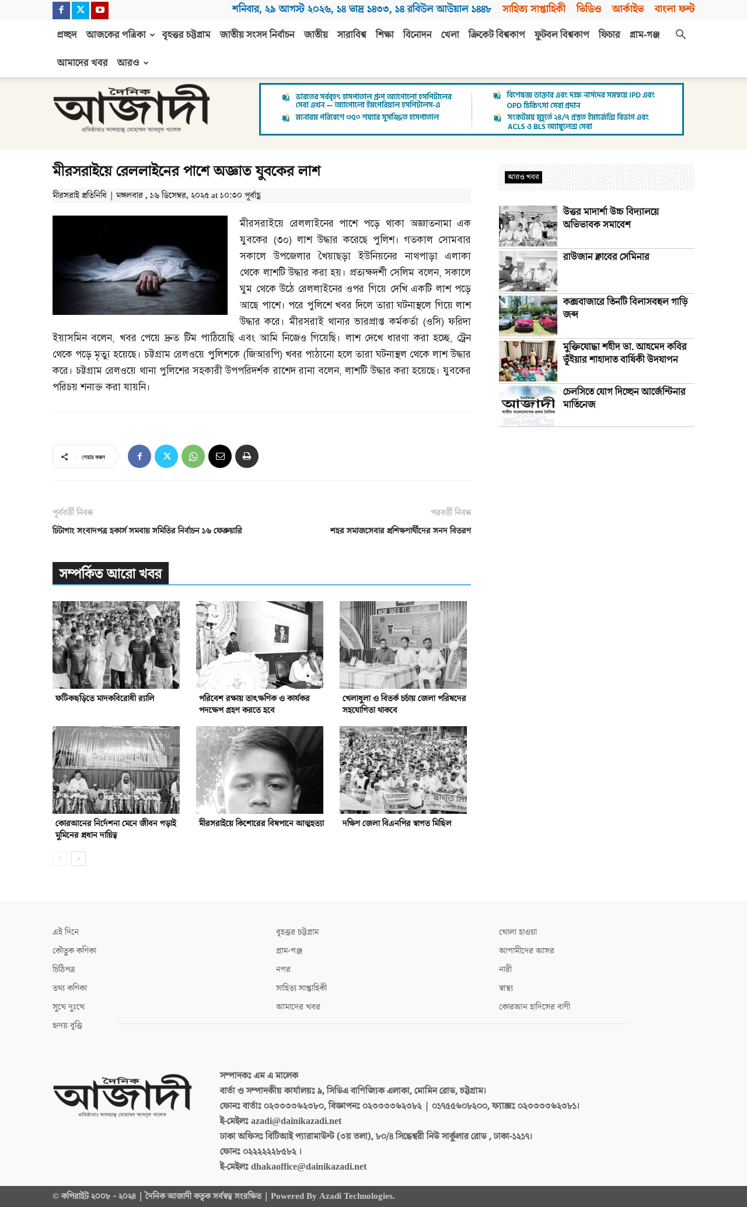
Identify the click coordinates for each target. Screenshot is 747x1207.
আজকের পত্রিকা (116, 35)
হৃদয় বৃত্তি (67, 1025)
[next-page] (78, 858)
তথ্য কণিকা (70, 988)
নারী (505, 969)
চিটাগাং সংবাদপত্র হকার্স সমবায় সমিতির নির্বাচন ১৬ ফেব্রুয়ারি (147, 531)
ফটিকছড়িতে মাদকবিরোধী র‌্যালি (105, 698)
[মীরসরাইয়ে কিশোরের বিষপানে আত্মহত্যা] (261, 770)
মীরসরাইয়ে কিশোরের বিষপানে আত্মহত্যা (261, 823)
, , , (361, 9)
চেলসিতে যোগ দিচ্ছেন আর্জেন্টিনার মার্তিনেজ (624, 398)
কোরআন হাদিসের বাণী (534, 1007)
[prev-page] (60, 858)
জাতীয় (316, 35)
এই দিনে (66, 932)
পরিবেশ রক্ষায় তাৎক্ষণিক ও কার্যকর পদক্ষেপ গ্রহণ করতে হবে (254, 704)
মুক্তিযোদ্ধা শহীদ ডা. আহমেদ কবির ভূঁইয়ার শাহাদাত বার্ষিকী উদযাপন (625, 353)
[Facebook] (61, 10)
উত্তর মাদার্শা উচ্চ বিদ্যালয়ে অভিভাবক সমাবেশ (611, 218)
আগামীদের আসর (526, 951)
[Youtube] (100, 10)
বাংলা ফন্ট (674, 9)
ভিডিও (589, 9)
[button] (680, 35)
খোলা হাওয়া (518, 932)
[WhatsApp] (193, 456)
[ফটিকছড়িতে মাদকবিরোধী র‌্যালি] (118, 645)
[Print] (247, 456)
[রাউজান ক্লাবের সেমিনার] (528, 271)
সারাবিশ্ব (351, 35)
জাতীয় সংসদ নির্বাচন (257, 35)
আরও (128, 63)
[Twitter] (80, 10)
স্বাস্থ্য (506, 988)
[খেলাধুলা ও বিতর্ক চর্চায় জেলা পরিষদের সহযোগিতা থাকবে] (405, 645)
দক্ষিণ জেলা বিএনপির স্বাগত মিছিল (397, 823)
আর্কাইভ (628, 9)
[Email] (220, 456)
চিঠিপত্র (64, 969)
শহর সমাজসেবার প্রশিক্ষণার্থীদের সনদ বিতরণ (400, 531)
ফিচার (609, 35)
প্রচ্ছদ (67, 35)
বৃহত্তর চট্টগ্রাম (186, 35)
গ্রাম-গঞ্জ (645, 35)
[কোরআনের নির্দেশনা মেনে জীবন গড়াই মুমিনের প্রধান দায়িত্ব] (118, 770)
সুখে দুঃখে (69, 1007)
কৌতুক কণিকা (74, 951)
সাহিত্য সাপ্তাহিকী (534, 9)
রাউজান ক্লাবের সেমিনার (606, 257)
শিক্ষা (385, 35)
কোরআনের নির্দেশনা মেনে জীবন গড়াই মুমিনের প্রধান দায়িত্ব (115, 829)
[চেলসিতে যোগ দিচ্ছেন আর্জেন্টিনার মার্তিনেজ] (528, 406)
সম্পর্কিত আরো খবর (111, 574)
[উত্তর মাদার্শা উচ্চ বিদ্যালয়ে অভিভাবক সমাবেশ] (528, 226)
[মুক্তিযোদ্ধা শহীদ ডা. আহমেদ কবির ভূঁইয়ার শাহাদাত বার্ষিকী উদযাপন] (528, 361)
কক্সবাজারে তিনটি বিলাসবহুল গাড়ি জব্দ (625, 308)
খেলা (450, 35)
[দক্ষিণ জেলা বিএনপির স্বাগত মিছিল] (405, 770)
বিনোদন (417, 35)
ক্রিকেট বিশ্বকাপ (497, 35)
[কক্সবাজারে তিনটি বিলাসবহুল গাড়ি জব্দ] (528, 316)
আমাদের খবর (82, 63)
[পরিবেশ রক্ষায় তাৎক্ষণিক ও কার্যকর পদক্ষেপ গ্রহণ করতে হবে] (261, 645)
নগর (283, 969)
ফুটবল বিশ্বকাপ (562, 35)
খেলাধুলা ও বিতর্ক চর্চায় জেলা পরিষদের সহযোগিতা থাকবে (404, 704)
